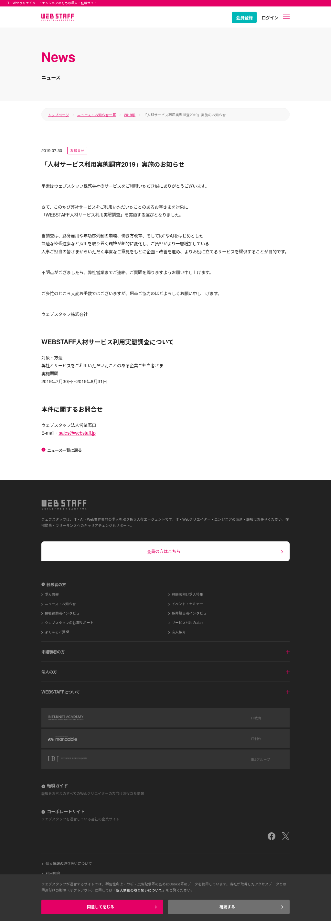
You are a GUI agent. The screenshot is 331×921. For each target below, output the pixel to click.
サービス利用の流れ (187, 622)
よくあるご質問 (57, 632)
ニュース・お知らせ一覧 (96, 115)
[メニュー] (286, 17)
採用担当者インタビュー (191, 613)
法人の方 (49, 672)
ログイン (270, 17)
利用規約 (53, 873)
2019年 (129, 115)
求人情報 (52, 594)
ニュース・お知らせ (60, 603)
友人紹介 (179, 632)
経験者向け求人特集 (187, 594)
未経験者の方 (53, 652)
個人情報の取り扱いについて (69, 863)
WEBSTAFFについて (60, 692)
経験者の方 (56, 584)
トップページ (58, 115)
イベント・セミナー (187, 603)
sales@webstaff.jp (77, 432)
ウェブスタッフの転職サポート (69, 622)
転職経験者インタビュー (64, 613)
